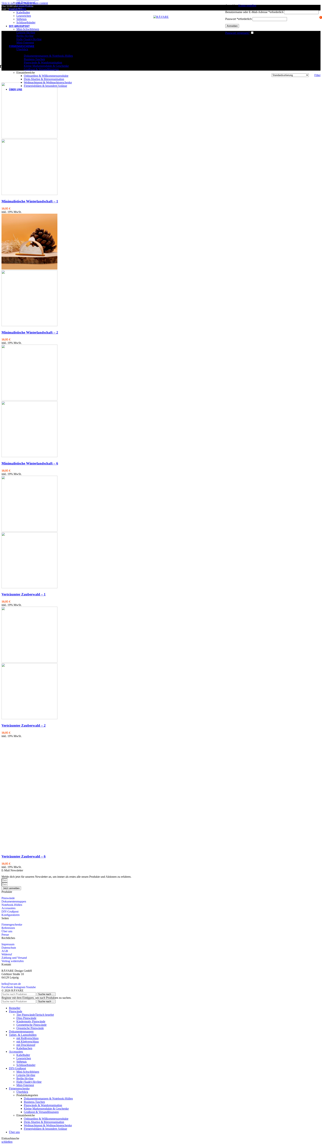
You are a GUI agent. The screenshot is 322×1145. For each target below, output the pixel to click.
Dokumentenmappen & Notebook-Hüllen (48, 55)
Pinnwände (8, 898)
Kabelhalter (23, 12)
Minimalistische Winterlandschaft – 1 (29, 201)
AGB (4, 951)
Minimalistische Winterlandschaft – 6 (29, 463)
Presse (5, 934)
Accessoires (8, 908)
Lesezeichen (23, 15)
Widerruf (6, 954)
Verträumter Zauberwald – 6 (23, 856)
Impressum (7, 944)
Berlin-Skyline (25, 35)
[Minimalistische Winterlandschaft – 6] (29, 399)
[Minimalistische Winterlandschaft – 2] (29, 268)
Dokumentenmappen (13, 901)
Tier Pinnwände (35, 1014)
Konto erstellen (247, 5)
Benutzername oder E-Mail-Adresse (254, 12)
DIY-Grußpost (9, 911)
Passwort (238, 18)
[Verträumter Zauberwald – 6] (29, 792)
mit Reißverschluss (27, 1038)
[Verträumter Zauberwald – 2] (29, 661)
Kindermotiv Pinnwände (30, 1021)
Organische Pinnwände (30, 1028)
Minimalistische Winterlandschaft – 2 (29, 332)
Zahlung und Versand (14, 957)
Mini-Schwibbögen (27, 29)
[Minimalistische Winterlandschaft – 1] (29, 137)
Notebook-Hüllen (11, 904)
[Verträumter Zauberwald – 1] (29, 530)
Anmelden (232, 26)
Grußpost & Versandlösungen (41, 69)
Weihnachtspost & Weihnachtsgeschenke (48, 82)
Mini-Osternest (25, 42)
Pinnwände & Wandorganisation (43, 62)
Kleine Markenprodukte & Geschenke (46, 65)
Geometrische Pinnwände (31, 1024)
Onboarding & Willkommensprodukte (46, 75)
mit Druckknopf (25, 2)
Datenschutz (8, 947)
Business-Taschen (34, 59)
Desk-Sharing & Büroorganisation (44, 79)
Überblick (22, 49)
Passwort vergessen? (237, 32)
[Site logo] (161, 16)
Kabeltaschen (24, 5)
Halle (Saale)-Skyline (29, 39)
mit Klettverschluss (27, 1041)
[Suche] (223, 17)
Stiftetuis (21, 19)
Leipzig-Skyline (25, 32)
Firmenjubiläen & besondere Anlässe (45, 85)
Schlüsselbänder (25, 22)
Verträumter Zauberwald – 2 (23, 725)
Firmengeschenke (11, 924)
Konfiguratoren (10, 914)
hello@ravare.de (11, 983)
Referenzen (8, 927)
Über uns (6, 931)
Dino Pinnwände (26, 1018)
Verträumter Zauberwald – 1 (23, 594)
